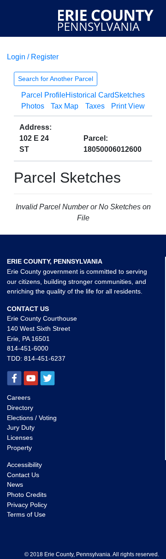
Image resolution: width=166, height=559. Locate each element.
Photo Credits (27, 494)
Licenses (20, 437)
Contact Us (23, 474)
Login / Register (33, 57)
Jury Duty (21, 427)
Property (19, 447)
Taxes (95, 106)
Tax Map (64, 106)
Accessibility (24, 464)
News (15, 484)
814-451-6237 (44, 358)
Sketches (129, 95)
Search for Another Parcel (55, 78)
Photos (32, 106)
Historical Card (89, 95)
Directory (20, 407)
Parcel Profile (43, 95)
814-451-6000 (27, 348)
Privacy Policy (27, 504)
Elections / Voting (32, 417)
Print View (128, 106)
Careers (18, 397)
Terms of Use (26, 514)
